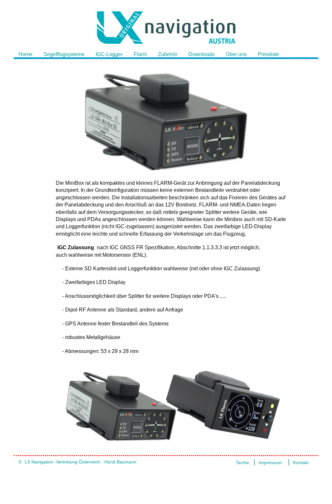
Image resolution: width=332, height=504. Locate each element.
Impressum (270, 462)
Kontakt (301, 462)
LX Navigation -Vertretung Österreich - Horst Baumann (80, 461)
